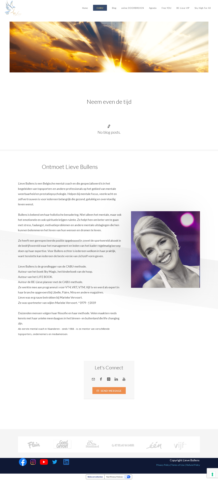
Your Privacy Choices (114, 477)
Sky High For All (203, 8)
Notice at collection (95, 477)
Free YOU (166, 8)
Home (85, 8)
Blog (114, 8)
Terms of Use (177, 465)
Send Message (111, 390)
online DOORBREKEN (132, 8)
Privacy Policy (163, 465)
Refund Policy (193, 465)
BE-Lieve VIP (183, 8)
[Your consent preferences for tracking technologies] (212, 474)
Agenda (153, 8)
